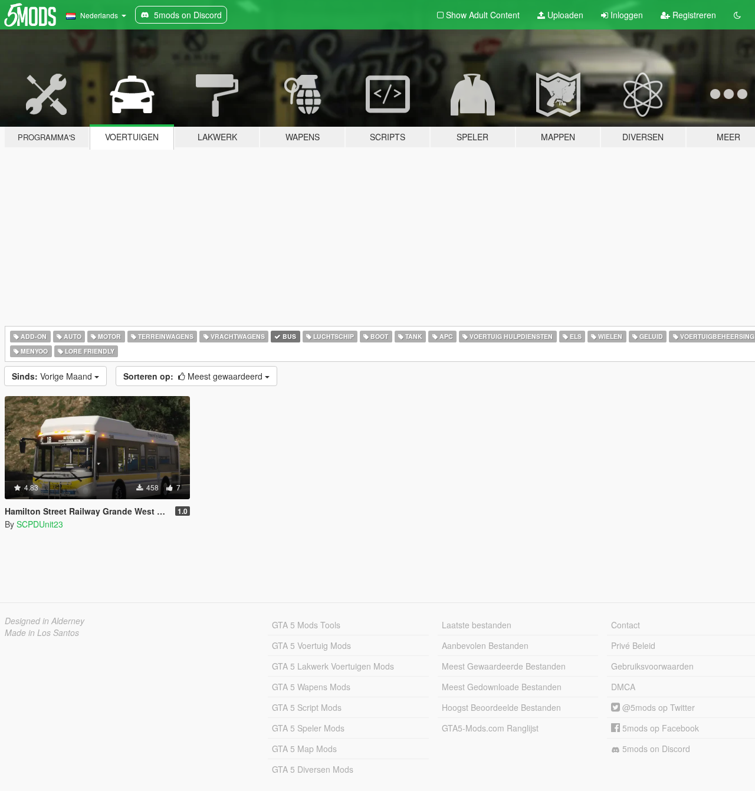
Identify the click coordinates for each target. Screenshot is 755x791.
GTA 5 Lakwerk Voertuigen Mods (333, 666)
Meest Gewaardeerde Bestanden (504, 666)
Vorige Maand (53, 376)
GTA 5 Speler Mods (308, 728)
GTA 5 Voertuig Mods (311, 645)
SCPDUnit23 (40, 524)
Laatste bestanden (476, 625)
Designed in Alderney (44, 621)
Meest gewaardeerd (194, 376)
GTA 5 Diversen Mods (312, 769)
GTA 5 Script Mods (307, 707)
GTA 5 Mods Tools (306, 625)
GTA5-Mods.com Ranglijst (490, 728)
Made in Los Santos (42, 632)
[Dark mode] (737, 14)
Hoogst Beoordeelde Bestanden (501, 707)
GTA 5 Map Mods (304, 748)
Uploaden (564, 15)
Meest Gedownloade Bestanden (502, 687)
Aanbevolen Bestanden (485, 645)
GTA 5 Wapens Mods (311, 687)
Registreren (693, 15)
